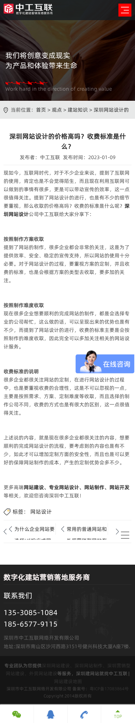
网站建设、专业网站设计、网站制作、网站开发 (77, 487)
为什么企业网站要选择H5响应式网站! (34, 530)
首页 (41, 109)
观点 (57, 109)
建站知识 (78, 109)
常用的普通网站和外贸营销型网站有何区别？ (87, 530)
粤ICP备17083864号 (109, 689)
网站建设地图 (68, 681)
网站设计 (41, 511)
